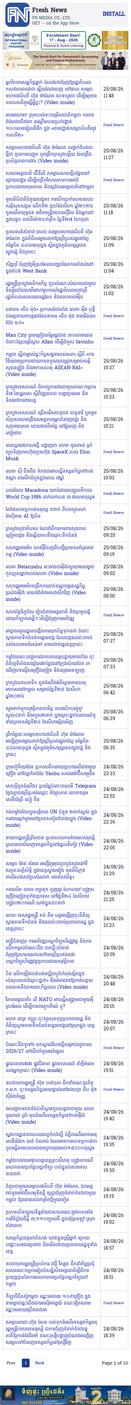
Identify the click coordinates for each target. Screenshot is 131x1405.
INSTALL (114, 14)
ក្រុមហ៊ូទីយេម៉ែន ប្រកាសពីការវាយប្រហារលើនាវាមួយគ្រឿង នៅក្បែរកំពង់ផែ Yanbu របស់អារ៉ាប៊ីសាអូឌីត (51, 771)
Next (39, 1362)
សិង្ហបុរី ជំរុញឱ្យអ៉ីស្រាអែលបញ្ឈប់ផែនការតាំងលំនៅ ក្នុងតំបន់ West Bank (49, 268)
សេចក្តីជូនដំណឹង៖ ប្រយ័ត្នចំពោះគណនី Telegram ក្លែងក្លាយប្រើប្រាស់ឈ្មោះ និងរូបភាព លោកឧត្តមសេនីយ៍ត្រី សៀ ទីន (51, 793)
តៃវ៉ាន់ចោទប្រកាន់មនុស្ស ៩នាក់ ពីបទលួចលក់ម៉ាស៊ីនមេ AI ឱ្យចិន (46, 513)
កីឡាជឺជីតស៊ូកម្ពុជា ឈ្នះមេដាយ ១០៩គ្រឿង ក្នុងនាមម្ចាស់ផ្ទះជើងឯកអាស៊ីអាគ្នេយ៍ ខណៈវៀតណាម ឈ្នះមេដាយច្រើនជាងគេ (48, 1303)
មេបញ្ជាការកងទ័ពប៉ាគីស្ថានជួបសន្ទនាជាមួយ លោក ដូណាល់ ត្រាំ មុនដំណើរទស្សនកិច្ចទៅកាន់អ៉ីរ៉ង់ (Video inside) (50, 1116)
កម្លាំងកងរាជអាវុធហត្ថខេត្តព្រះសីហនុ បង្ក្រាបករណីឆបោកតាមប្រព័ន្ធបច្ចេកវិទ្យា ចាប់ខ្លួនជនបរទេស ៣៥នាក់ (49, 1167)
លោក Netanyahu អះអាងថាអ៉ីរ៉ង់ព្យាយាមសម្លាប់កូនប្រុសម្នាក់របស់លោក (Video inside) (50, 570)
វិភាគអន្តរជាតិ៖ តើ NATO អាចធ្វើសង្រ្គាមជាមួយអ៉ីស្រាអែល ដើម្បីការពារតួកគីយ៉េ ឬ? (49, 1003)
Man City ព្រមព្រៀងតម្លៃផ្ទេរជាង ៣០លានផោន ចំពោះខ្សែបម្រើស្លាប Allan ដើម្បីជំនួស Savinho (50, 339)
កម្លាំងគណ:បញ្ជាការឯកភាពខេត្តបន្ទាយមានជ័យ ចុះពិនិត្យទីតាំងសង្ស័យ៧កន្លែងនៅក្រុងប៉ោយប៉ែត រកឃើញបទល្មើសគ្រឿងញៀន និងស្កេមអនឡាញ (50, 664)
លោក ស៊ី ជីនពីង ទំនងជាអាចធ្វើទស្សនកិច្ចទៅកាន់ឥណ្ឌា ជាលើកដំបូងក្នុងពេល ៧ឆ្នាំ (49, 475)
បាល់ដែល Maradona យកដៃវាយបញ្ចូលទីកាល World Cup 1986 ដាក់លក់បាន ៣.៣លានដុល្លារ (50, 494)
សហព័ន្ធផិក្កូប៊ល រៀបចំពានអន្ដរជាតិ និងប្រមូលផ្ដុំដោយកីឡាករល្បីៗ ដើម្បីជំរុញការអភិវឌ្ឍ (48, 615)
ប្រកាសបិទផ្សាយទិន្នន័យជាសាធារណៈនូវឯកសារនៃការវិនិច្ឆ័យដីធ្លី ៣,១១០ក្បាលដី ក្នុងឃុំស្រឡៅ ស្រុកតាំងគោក (50, 1219)
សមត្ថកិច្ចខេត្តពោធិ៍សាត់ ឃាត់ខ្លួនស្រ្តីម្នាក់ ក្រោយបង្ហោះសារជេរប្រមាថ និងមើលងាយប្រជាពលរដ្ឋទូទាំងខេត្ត (51, 1245)
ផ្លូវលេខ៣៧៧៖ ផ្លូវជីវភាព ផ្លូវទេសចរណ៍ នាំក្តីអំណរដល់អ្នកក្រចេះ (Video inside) (50, 1067)
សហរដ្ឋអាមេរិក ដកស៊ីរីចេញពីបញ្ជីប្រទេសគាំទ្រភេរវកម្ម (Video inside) (49, 551)
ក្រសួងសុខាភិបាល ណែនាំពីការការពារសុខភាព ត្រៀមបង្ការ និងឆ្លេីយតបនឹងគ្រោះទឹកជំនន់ (46, 532)
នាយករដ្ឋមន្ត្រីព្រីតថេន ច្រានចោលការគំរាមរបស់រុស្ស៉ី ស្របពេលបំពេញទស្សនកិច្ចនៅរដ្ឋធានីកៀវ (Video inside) (50, 845)
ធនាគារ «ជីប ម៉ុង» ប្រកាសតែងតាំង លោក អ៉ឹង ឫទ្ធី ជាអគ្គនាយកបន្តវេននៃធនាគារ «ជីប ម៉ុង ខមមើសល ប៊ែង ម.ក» (50, 316)
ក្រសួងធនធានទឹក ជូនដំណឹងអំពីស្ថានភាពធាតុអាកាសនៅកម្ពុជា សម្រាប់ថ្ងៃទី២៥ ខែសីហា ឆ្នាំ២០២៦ (46, 690)
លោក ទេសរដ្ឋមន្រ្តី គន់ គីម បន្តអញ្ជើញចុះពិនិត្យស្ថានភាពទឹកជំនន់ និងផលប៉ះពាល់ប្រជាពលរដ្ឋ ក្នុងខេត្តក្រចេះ (50, 922)
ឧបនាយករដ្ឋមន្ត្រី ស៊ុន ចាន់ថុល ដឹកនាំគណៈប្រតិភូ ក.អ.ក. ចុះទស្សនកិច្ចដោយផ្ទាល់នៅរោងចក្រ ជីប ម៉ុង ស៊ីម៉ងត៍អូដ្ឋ (51, 1090)
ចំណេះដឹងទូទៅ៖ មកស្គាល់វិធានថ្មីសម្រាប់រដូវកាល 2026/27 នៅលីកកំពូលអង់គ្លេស (49, 1048)
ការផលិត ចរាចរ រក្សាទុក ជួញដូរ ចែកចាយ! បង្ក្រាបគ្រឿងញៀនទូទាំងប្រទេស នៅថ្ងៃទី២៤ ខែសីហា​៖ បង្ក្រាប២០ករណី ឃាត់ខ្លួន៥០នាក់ (50, 896)
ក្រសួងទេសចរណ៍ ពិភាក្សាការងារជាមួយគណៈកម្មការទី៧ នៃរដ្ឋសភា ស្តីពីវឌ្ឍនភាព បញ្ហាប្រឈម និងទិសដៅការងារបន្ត (51, 394)
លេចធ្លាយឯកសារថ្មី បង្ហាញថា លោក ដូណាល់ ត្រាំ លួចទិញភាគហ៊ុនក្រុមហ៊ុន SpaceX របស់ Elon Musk (49, 452)
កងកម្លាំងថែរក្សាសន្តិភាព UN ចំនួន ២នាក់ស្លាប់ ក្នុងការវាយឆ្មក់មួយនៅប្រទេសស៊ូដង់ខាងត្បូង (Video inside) (51, 819)
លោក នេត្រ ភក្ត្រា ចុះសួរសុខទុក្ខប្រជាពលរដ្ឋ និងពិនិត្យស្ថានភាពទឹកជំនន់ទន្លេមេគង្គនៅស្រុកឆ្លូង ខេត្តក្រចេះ (50, 1026)
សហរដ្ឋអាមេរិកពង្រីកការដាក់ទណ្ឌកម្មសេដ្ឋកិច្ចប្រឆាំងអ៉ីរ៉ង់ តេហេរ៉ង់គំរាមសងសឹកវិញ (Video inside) (46, 593)
